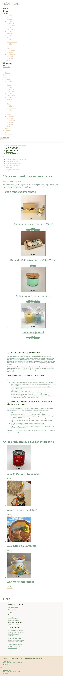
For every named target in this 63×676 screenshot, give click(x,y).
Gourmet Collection (12, 150)
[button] (3, 70)
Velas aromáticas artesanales (11, 23)
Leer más (33, 266)
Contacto (6, 67)
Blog (4, 65)
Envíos (5, 664)
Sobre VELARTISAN (7, 63)
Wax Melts (9, 152)
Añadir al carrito (12, 480)
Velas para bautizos (14, 620)
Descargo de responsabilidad (12, 662)
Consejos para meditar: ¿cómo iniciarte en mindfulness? (15, 646)
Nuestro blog (12, 610)
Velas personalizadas (13, 149)
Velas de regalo (13, 618)
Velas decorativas (12, 147)
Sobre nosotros (13, 608)
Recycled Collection (12, 153)
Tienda (5, 13)
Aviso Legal (6, 661)
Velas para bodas (13, 625)
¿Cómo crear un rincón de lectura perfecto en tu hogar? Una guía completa (16, 633)
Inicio (4, 181)
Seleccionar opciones (33, 230)
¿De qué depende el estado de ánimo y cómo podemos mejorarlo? (16, 640)
